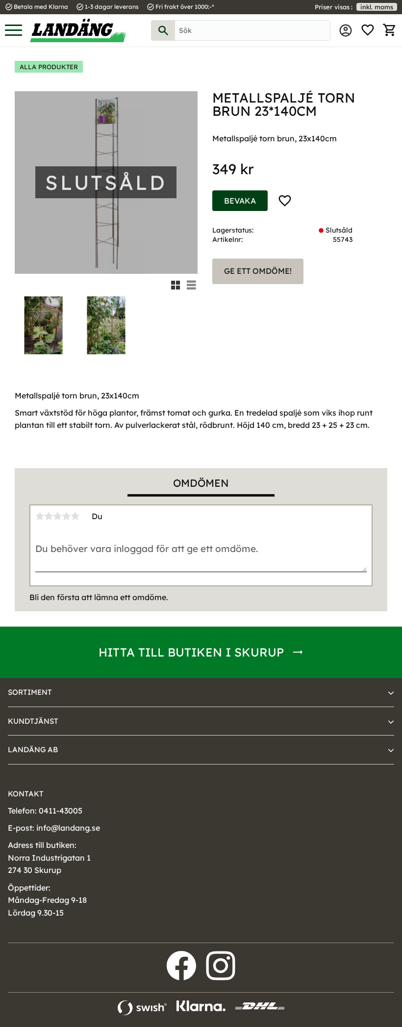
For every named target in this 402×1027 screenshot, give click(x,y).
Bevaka (240, 201)
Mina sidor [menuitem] (345, 30)
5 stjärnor (75, 516)
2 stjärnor (48, 516)
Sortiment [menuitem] (30, 692)
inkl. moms (376, 7)
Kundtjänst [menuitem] (33, 721)
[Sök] (163, 30)
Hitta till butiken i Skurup (191, 652)
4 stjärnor (66, 516)
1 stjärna (39, 516)
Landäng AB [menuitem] (33, 749)
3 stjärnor (57, 516)
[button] (13, 30)
